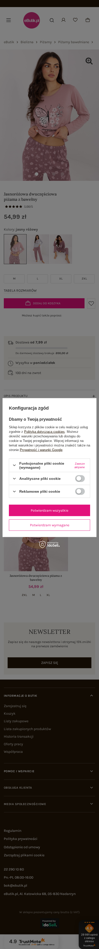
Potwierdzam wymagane (49, 525)
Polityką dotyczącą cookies (44, 431)
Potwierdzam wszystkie (49, 510)
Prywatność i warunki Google (41, 450)
